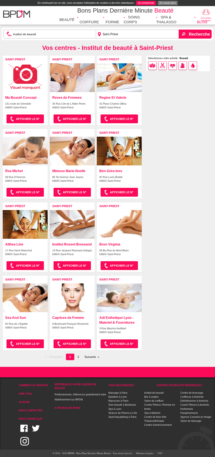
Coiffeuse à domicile (192, 396)
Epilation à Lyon (117, 396)
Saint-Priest (15, 59)
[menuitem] (67, 20)
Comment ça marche (33, 385)
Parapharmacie (189, 413)
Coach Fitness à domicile (194, 404)
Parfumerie (186, 409)
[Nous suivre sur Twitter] (35, 431)
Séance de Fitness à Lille (122, 413)
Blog (202, 22)
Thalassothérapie (154, 420)
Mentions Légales (144, 453)
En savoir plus (168, 2)
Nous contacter (30, 410)
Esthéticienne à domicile (194, 400)
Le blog (24, 402)
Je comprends (146, 2)
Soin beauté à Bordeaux (122, 404)
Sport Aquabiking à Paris (122, 416)
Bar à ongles (151, 396)
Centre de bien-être (155, 416)
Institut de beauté (154, 392)
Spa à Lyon (114, 409)
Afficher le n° (28, 119)
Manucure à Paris (118, 400)
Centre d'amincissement (158, 424)
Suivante (90, 356)
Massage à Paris (117, 392)
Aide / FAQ (25, 393)
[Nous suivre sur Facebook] (24, 431)
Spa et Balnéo (152, 413)
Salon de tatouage (190, 420)
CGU (160, 453)
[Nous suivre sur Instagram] (25, 443)
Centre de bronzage (191, 392)
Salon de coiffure (154, 400)
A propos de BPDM (67, 407)
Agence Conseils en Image (195, 416)
